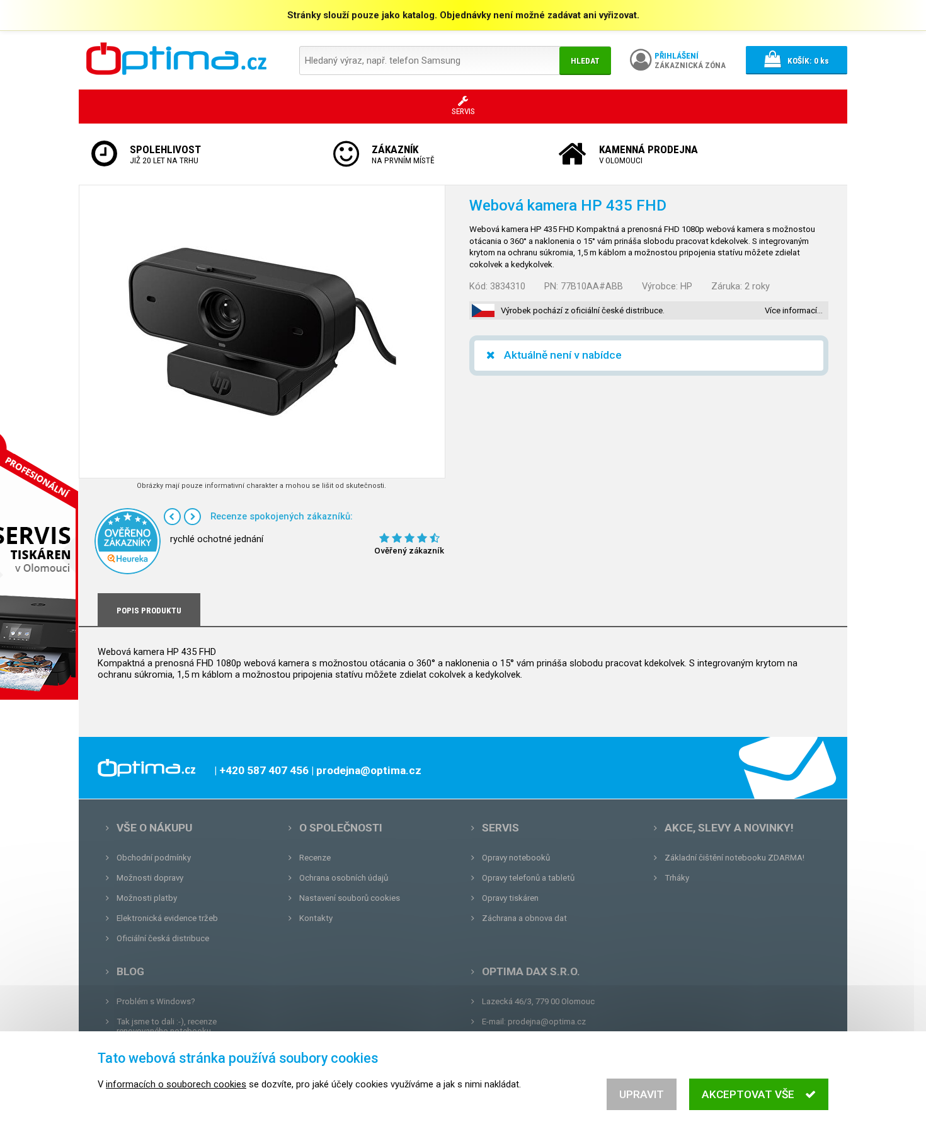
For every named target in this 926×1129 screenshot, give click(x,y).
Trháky (677, 878)
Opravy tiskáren (510, 898)
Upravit (641, 1094)
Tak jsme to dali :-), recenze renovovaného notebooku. (167, 1026)
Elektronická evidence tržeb (167, 918)
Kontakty (316, 918)
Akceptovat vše (748, 1094)
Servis (500, 827)
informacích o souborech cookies (176, 1084)
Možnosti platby (147, 898)
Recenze (315, 857)
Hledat (585, 61)
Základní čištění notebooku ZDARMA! (734, 857)
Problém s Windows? (156, 1001)
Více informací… (794, 310)
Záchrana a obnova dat (524, 918)
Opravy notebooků (516, 857)
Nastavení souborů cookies (349, 898)
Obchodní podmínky (154, 857)
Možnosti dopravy (150, 878)
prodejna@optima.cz (547, 1021)
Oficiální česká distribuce (163, 938)
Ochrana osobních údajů (343, 878)
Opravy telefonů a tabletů (528, 878)
